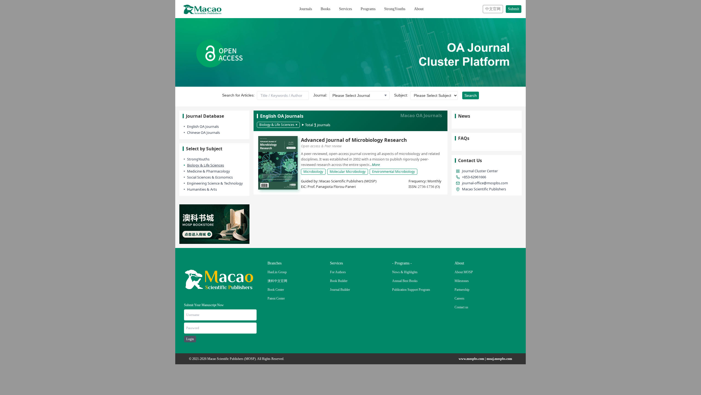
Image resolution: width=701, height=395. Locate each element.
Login (190, 339)
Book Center (276, 290)
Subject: (401, 95)
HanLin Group (277, 272)
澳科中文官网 (277, 281)
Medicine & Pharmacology (208, 171)
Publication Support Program (411, 290)
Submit (513, 9)
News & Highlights (405, 272)
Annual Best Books (405, 281)
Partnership (462, 290)
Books (325, 9)
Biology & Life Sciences (205, 165)
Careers (459, 298)
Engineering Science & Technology (215, 183)
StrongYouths (394, 9)
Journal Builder (340, 290)
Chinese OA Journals (203, 132)
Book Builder (338, 281)
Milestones (462, 281)
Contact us (461, 307)
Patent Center (276, 298)
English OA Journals (203, 126)
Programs (368, 9)
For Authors (338, 272)
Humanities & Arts (202, 189)
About (419, 9)
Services (345, 9)
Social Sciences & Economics (210, 177)
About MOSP (464, 272)
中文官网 (493, 9)
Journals (305, 9)
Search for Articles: (238, 95)
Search (470, 95)
